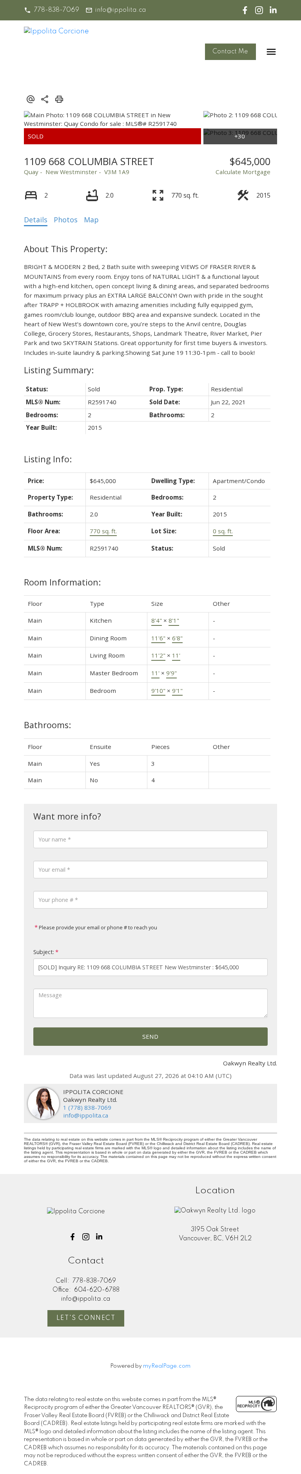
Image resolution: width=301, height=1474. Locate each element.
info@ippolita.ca (120, 10)
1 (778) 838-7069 (87, 1107)
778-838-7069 (56, 10)
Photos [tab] (66, 219)
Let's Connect (86, 1318)
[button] (51, 10)
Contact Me (230, 52)
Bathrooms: (47, 725)
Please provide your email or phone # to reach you (97, 927)
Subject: (43, 952)
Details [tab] (35, 219)
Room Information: (62, 582)
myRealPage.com (166, 1366)
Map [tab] (91, 219)
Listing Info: (48, 459)
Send (150, 1036)
